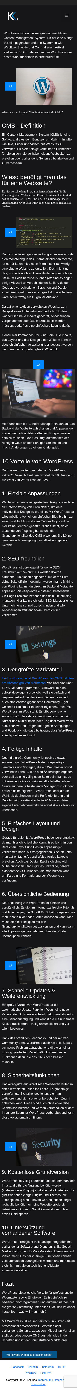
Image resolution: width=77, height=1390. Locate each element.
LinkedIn (32, 1366)
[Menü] (66, 16)
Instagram (47, 1366)
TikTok (61, 1366)
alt (10, 86)
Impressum (45, 1379)
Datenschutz (61, 1379)
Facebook (18, 1366)
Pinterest (45, 1373)
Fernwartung (38, 1384)
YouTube (31, 1373)
